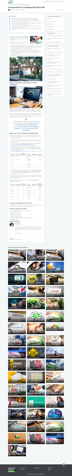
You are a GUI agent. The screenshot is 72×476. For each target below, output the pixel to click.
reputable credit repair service (20, 171)
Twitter (49, 470)
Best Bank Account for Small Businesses (54, 69)
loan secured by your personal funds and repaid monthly (24, 144)
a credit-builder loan (25, 143)
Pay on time (13, 146)
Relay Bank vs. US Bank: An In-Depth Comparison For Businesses (54, 82)
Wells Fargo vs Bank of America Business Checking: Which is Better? (54, 63)
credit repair (16, 210)
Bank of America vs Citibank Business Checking (54, 59)
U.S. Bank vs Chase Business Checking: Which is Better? (54, 86)
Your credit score (14, 55)
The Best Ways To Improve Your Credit (54, 91)
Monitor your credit (14, 219)
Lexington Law (51, 26)
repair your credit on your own (36, 170)
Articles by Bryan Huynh (18, 233)
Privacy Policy (22, 469)
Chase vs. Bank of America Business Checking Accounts (54, 55)
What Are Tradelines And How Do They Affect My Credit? (54, 94)
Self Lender (38, 143)
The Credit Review (11, 1)
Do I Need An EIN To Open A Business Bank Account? (55, 39)
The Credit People (51, 21)
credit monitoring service (19, 151)
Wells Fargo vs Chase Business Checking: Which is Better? (55, 66)
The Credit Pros (51, 24)
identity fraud (26, 172)
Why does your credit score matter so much (17, 109)
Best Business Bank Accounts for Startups (55, 52)
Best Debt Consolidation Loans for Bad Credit (54, 49)
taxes (34, 110)
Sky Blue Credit (51, 29)
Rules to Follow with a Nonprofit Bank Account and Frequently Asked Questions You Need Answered (55, 75)
